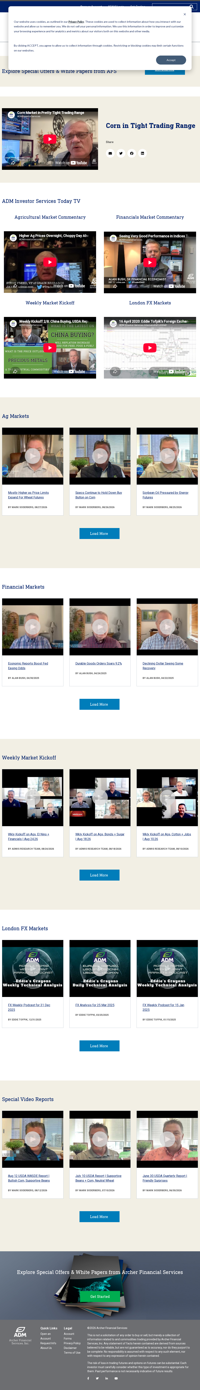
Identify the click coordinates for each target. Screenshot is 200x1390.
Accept (171, 60)
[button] (110, 153)
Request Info (48, 1343)
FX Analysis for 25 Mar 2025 (94, 1005)
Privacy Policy (72, 1343)
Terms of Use (72, 1352)
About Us (46, 1348)
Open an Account (45, 1336)
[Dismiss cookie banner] (184, 14)
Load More (99, 533)
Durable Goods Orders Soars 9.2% (98, 663)
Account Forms (69, 1336)
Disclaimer (70, 1348)
